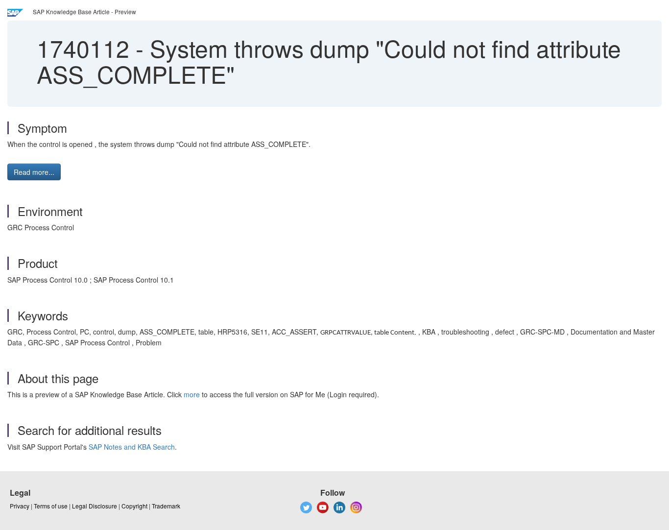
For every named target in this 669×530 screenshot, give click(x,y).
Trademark (166, 506)
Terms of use (51, 506)
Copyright (134, 506)
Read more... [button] (34, 172)
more (192, 394)
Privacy (19, 506)
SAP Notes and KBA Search (132, 447)
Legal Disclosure (94, 506)
